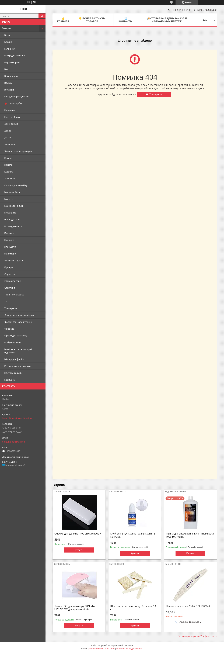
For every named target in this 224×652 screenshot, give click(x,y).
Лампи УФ (10, 178)
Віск (6, 69)
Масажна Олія (12, 192)
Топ (6, 301)
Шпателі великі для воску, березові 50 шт (133, 608)
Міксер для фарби (14, 359)
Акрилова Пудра (13, 260)
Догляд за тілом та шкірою (19, 315)
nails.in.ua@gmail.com (14, 441)
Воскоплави (11, 76)
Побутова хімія (12, 342)
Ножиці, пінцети (13, 226)
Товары (6, 28)
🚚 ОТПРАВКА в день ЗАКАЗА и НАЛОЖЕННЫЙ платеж (167, 20)
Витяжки (9, 89)
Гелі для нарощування (16, 96)
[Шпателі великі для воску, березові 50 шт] (134, 585)
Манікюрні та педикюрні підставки (18, 351)
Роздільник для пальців (17, 366)
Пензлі (8, 164)
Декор (7, 130)
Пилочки (9, 240)
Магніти (8, 199)
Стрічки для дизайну (15, 185)
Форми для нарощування (18, 321)
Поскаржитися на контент (102, 648)
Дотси (7, 137)
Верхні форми (12, 62)
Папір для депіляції (14, 55)
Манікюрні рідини (14, 205)
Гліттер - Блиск (12, 117)
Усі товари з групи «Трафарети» (196, 636)
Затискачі (9, 144)
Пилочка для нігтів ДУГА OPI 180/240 (188, 606)
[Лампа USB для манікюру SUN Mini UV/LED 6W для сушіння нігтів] (79, 585)
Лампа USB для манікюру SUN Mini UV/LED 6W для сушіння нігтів (74, 608)
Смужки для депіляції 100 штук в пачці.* (78, 533)
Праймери (10, 253)
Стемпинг (9, 287)
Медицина (10, 212)
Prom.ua (129, 645)
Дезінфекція (11, 123)
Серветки (9, 274)
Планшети (10, 246)
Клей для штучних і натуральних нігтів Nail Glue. (133, 535)
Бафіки (8, 41)
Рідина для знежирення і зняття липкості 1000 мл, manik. (190, 535)
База (7, 35)
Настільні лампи (13, 372)
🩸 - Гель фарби (13, 103)
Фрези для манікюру (15, 335)
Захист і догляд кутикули (18, 151)
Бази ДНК (9, 379)
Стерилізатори (12, 280)
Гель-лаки (9, 110)
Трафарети (10, 308)
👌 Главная (63, 20)
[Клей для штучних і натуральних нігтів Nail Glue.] (134, 512)
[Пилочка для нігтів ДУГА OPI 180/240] (190, 585)
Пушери (8, 267)
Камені (8, 158)
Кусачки (8, 171)
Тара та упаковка (14, 294)
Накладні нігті (12, 219)
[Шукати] (42, 16)
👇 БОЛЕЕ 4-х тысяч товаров (92, 20)
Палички (9, 233)
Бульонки (9, 48)
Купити (79, 549)
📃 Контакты (125, 20)
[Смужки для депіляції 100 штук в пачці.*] (79, 512)
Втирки (8, 82)
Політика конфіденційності (129, 648)
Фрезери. (9, 328)
